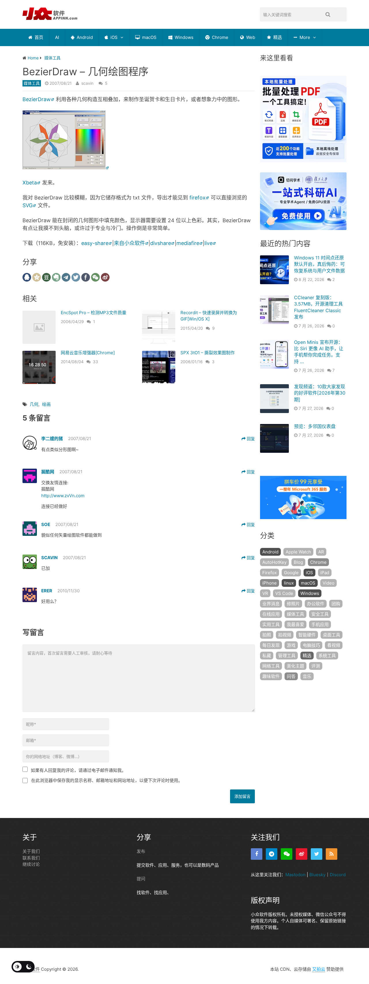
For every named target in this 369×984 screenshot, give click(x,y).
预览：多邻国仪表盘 (315, 426)
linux (289, 583)
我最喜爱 (295, 624)
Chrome (219, 37)
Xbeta (29, 183)
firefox (197, 198)
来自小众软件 (129, 243)
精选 (277, 37)
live (208, 243)
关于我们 (31, 851)
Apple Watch (298, 552)
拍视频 (284, 635)
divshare (160, 243)
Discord (338, 874)
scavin (87, 83)
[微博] (301, 854)
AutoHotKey (274, 562)
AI (57, 37)
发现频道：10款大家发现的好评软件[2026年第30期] (319, 393)
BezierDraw (36, 99)
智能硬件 (307, 635)
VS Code (284, 593)
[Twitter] (316, 854)
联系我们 (31, 858)
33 (95, 361)
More (304, 37)
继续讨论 (31, 864)
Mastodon (295, 874)
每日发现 (271, 645)
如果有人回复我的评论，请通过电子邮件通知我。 (78, 770)
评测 (315, 666)
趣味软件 (271, 676)
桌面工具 (331, 635)
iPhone (269, 583)
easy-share (94, 243)
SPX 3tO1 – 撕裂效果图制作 (207, 352)
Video (328, 583)
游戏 (291, 645)
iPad (324, 572)
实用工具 (271, 624)
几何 (34, 404)
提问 (141, 878)
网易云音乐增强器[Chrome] (88, 352)
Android (84, 37)
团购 (336, 603)
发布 (141, 851)
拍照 (266, 635)
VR (265, 593)
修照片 (293, 603)
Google (291, 572)
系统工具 (327, 655)
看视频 (333, 645)
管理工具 (286, 655)
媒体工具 (32, 83)
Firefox (269, 572)
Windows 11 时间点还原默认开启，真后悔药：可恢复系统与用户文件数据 (319, 264)
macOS (149, 37)
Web (250, 37)
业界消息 (271, 603)
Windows (183, 37)
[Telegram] (271, 854)
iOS (113, 37)
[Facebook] (256, 854)
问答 (291, 676)
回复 (250, 438)
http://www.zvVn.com (62, 495)
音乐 (307, 676)
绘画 (46, 404)
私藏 (266, 655)
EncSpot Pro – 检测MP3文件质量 (93, 312)
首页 (38, 37)
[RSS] (331, 854)
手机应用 (320, 624)
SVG (27, 205)
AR (321, 552)
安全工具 (320, 614)
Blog (298, 562)
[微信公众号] (286, 854)
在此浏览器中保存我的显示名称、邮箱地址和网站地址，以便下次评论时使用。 (106, 780)
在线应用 (271, 614)
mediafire (187, 243)
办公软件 (315, 603)
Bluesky (317, 874)
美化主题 (295, 666)
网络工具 (271, 666)
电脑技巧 (311, 645)
